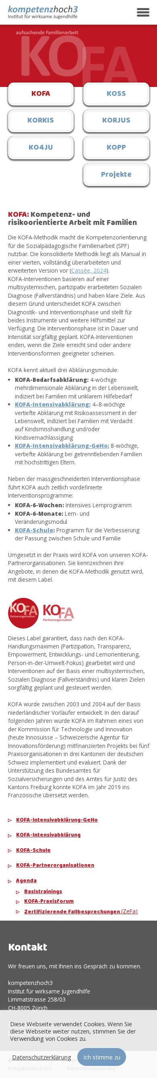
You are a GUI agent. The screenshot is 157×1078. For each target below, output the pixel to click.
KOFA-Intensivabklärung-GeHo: (62, 445)
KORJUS (116, 120)
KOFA (40, 93)
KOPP (116, 147)
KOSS (116, 93)
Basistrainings (43, 892)
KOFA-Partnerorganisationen (55, 866)
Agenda (26, 881)
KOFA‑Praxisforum (49, 902)
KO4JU (41, 147)
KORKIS (40, 120)
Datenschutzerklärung (41, 1057)
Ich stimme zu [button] (101, 1057)
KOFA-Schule (33, 851)
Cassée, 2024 (88, 270)
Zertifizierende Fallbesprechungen (81, 911)
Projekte (116, 174)
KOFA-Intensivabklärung (48, 835)
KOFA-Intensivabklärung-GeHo (57, 820)
